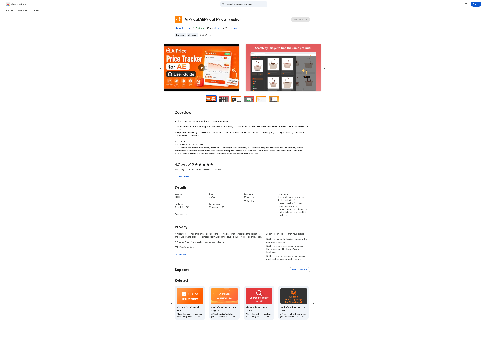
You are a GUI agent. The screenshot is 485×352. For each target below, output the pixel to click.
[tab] (10, 10)
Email (249, 201)
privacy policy (255, 237)
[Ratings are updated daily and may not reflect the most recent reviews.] (226, 28)
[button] (466, 4)
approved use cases (275, 242)
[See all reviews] (183, 176)
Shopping (192, 35)
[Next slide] (324, 67)
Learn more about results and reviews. (205, 169)
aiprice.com (184, 28)
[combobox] (247, 4)
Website (250, 197)
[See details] (181, 255)
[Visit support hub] (299, 270)
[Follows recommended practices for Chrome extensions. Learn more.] (194, 28)
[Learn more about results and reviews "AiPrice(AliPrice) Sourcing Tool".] (218, 311)
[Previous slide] (160, 67)
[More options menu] (461, 4)
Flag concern (181, 214)
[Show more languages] (223, 207)
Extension (180, 35)
